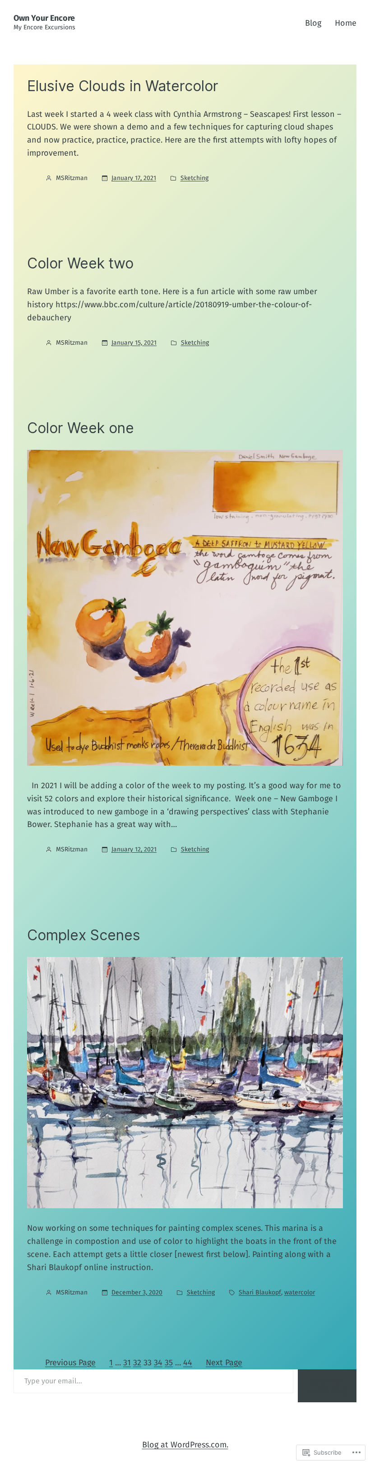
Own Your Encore (44, 18)
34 (158, 1363)
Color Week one (80, 428)
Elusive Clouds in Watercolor (122, 86)
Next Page (224, 1363)
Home (345, 23)
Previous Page (70, 1363)
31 (127, 1363)
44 (187, 1363)
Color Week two (80, 263)
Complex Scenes (83, 935)
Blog (313, 23)
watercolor (299, 1292)
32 (137, 1363)
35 (169, 1363)
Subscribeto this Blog (327, 1386)
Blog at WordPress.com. (185, 1445)
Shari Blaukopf (260, 1292)
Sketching (194, 178)
